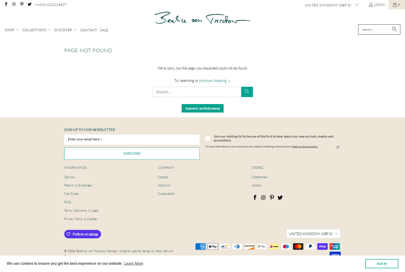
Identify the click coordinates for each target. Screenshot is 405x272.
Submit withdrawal (202, 108)
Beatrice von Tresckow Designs (97, 251)
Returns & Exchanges (78, 185)
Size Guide (71, 194)
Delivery (70, 177)
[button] (12, 30)
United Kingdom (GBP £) (328, 5)
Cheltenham (259, 177)
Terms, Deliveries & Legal (81, 210)
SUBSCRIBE (132, 153)
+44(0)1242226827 (51, 5)
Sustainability (166, 194)
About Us (164, 185)
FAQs (67, 202)
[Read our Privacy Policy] (338, 147)
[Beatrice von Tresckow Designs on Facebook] (6, 5)
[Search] (394, 29)
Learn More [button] (133, 263)
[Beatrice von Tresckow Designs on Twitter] (29, 5)
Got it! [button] (382, 263)
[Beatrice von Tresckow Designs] (202, 18)
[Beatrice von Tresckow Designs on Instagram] (13, 5)
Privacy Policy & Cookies (81, 219)
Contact (163, 177)
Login (379, 5)
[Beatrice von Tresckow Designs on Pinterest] (21, 5)
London (256, 185)
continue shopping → (215, 80)
